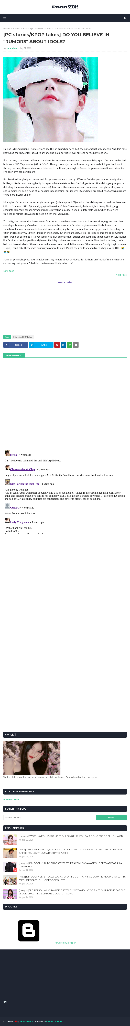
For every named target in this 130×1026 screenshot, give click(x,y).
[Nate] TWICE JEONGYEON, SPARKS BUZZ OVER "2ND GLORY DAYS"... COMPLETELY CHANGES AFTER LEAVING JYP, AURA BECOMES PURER (71, 851)
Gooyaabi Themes (54, 1021)
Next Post (121, 274)
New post (8, 270)
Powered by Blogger (65, 942)
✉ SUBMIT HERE (11, 799)
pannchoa (12, 48)
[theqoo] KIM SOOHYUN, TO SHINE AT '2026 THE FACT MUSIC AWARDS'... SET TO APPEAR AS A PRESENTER (70, 865)
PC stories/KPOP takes (20, 28)
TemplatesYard (26, 1021)
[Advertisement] (65, 308)
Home (6, 28)
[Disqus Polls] (65, 403)
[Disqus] (65, 491)
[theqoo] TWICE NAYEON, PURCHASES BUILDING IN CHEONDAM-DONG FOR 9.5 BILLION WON (71, 836)
